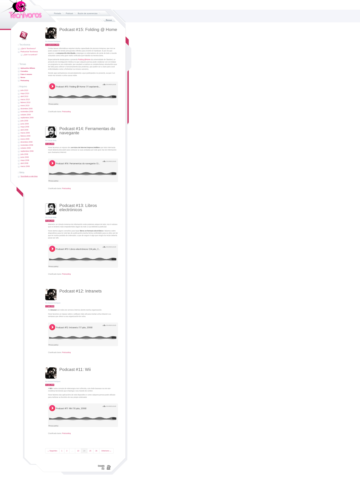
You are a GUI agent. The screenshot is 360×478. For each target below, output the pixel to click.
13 (78, 451)
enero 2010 (25, 106)
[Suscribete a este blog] (23, 41)
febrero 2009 (25, 136)
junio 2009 (25, 124)
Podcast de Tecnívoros (29, 52)
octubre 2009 (26, 115)
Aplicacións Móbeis (28, 68)
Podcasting (25, 80)
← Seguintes (52, 451)
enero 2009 (25, 139)
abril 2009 (24, 130)
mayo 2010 (25, 93)
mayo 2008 (25, 160)
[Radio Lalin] (108, 467)
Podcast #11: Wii (75, 369)
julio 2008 (24, 154)
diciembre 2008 (26, 142)
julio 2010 (24, 90)
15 (90, 451)
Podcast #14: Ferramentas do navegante (87, 130)
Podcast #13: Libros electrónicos (78, 207)
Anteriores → (106, 451)
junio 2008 (25, 157)
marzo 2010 (25, 99)
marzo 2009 (25, 133)
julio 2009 (24, 121)
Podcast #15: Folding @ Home (88, 29)
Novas (23, 77)
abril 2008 (24, 163)
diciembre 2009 (26, 109)
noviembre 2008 (27, 145)
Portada (57, 13)
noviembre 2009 (27, 112)
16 (96, 451)
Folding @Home (84, 60)
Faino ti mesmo (26, 74)
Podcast (69, 13)
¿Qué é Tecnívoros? (28, 49)
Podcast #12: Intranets (80, 291)
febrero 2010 (25, 102)
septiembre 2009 (27, 118)
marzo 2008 (25, 166)
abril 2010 (24, 96)
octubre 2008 (26, 148)
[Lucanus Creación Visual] (101, 467)
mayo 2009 (25, 127)
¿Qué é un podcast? (30, 54)
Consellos (24, 71)
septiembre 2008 (27, 151)
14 (84, 451)
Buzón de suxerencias (87, 13)
